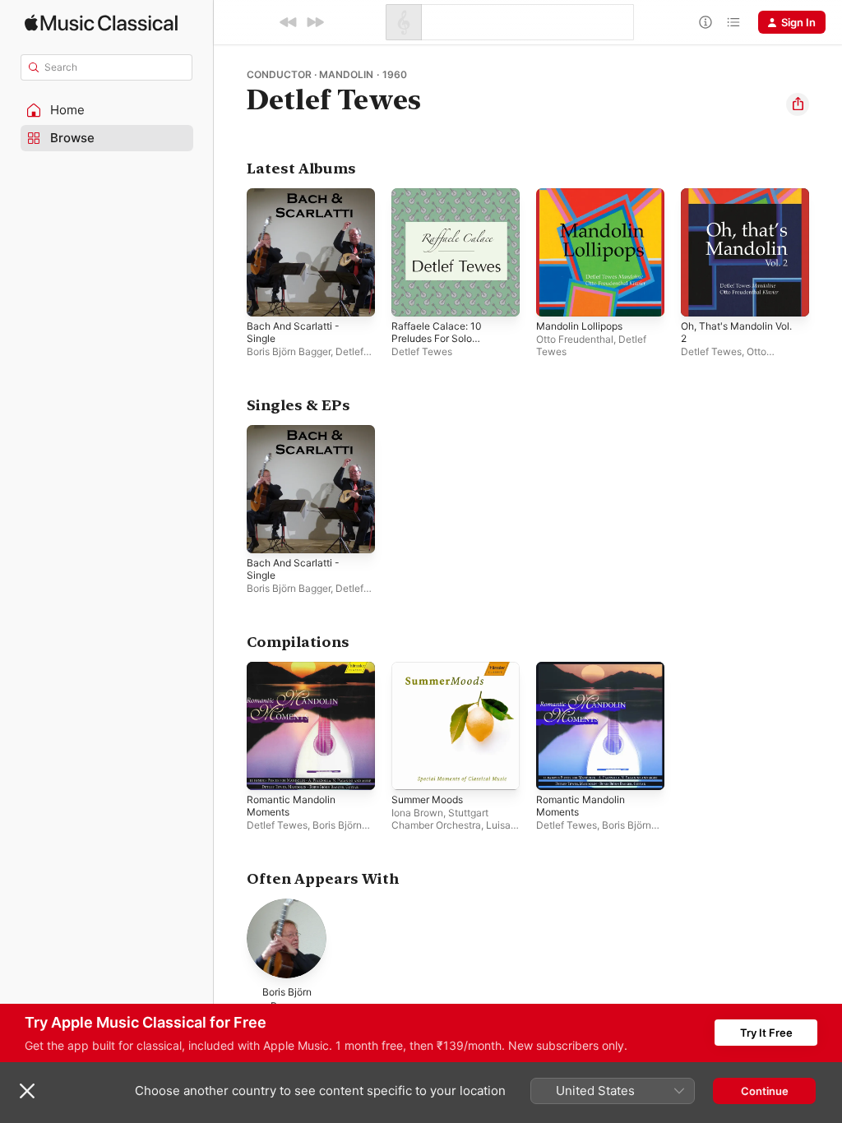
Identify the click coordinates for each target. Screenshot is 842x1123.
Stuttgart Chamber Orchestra (439, 818)
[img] (101, 22)
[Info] (705, 22)
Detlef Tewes (421, 351)
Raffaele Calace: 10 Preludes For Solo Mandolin (436, 338)
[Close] (27, 1091)
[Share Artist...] (797, 104)
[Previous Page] (230, 252)
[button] (106, 110)
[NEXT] (315, 22)
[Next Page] (825, 252)
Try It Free (766, 1032)
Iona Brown (417, 812)
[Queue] (733, 22)
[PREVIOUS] (288, 22)
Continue (765, 1091)
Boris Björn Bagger (289, 351)
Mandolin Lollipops (579, 326)
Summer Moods (427, 799)
